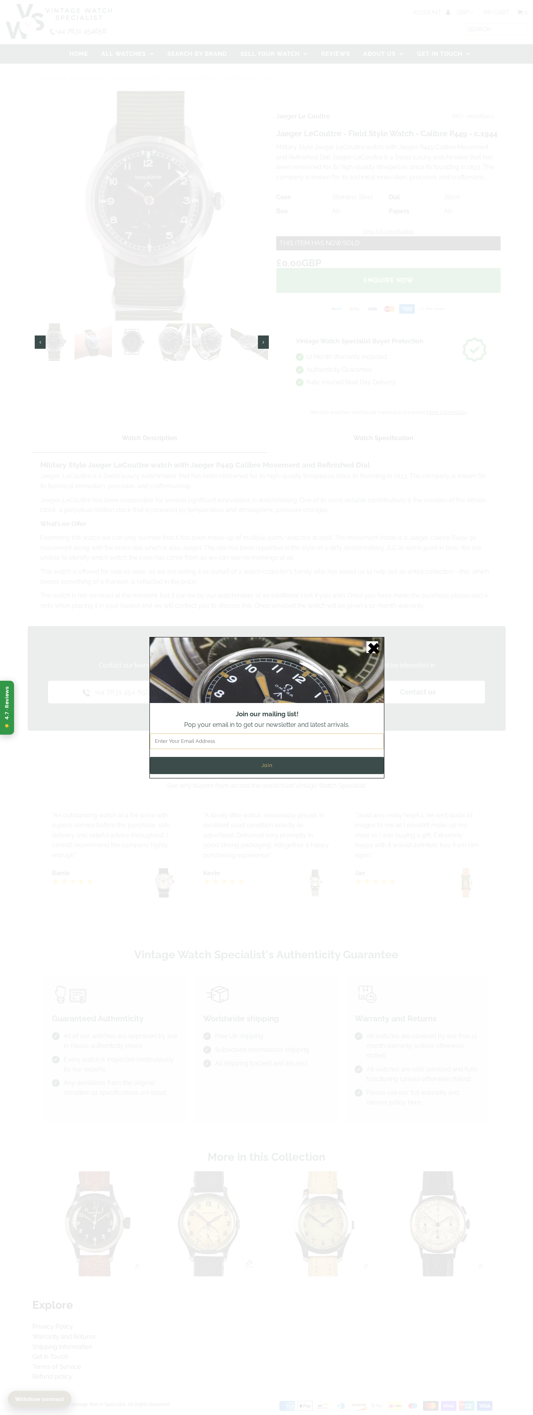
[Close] (372, 647)
